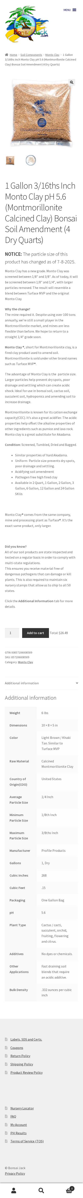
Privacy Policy (15, 1173)
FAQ (13, 1116)
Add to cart (35, 633)
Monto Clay (52, 55)
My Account (18, 1125)
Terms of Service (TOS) (27, 1141)
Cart (64, 1187)
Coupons (16, 1048)
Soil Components (31, 55)
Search (41, 1190)
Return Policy (20, 1056)
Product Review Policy (26, 1072)
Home (13, 55)
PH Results (18, 1133)
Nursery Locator (22, 1108)
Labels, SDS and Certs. (26, 1039)
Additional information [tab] (22, 683)
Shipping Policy (21, 1064)
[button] (67, 10)
